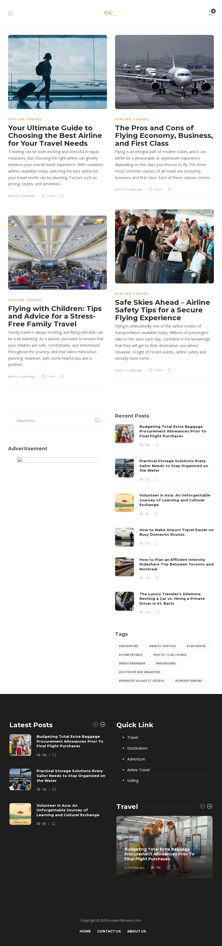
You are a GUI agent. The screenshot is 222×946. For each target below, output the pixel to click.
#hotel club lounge (170, 655)
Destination (137, 748)
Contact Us (109, 931)
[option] (164, 519)
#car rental (196, 646)
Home (85, 931)
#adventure (128, 646)
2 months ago (134, 867)
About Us (136, 931)
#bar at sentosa (162, 646)
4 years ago (27, 196)
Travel (132, 737)
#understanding (188, 681)
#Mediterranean (132, 663)
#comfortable (131, 655)
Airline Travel (25, 119)
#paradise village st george (141, 681)
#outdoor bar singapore (139, 672)
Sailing (132, 780)
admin (13, 196)
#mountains (166, 663)
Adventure (136, 759)
